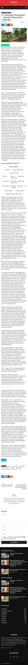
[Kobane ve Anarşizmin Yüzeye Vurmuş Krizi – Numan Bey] (5, 571)
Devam (4, 460)
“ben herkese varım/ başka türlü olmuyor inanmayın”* (7, 485)
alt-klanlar (9, 466)
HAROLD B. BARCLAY (5, 467)
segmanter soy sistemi (6, 469)
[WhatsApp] (11, 25)
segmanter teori (15, 469)
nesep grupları (18, 467)
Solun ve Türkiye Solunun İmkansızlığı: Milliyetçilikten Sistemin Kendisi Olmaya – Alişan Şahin (21, 486)
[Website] (17, 657)
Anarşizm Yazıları (9, 10)
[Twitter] (5, 25)
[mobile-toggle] (2, 7)
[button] (26, 7)
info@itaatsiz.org (8, 647)
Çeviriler (9, 12)
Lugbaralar (12, 467)
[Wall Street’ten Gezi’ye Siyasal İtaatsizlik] (5, 555)
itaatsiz (5, 21)
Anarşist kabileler (15, 466)
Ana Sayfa (3, 10)
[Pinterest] (8, 25)
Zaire (20, 469)
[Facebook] (2, 25)
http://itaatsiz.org (14, 496)
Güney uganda (22, 466)
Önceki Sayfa (5, 45)
